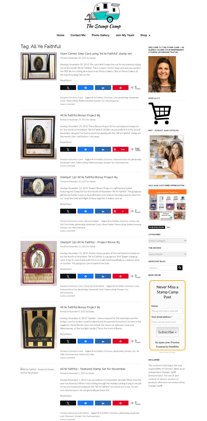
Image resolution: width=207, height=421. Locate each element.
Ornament (69, 416)
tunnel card (84, 354)
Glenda (92, 58)
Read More (66, 80)
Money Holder (108, 224)
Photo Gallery (101, 35)
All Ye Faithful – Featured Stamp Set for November (93, 368)
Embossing (134, 221)
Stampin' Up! (99, 100)
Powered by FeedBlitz (167, 346)
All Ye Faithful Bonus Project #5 (80, 115)
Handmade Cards (67, 162)
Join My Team (125, 35)
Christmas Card (110, 97)
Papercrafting (72, 100)
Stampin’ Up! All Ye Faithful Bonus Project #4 (89, 177)
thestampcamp (112, 100)
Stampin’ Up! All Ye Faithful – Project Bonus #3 (90, 242)
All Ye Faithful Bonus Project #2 (80, 307)
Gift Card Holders (91, 221)
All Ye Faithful (97, 97)
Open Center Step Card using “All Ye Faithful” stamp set (96, 53)
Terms (166, 352)
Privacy (172, 352)
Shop (143, 35)
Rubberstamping (86, 100)
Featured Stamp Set (122, 159)
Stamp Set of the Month (94, 286)
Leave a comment (67, 104)
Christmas (108, 159)
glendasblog (123, 97)
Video (92, 354)
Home (60, 35)
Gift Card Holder (67, 224)
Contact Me (78, 35)
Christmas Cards (75, 97)
